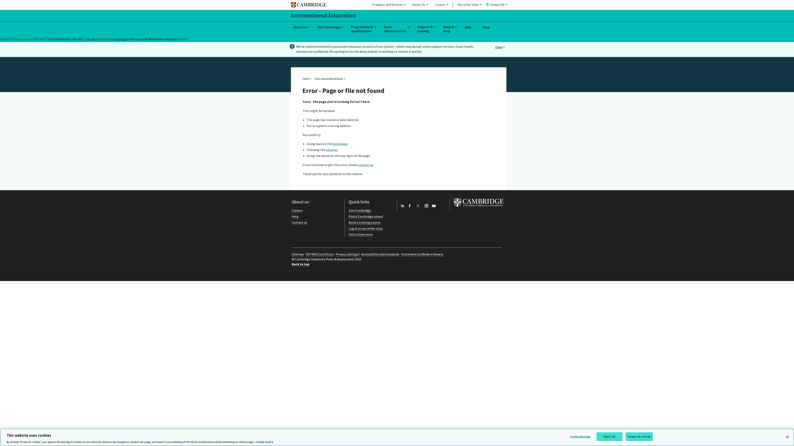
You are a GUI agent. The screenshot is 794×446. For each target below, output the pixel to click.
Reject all (609, 436)
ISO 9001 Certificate (320, 254)
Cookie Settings (580, 436)
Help (468, 27)
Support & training (424, 29)
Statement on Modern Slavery (422, 254)
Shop (486, 27)
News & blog (448, 29)
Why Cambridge (328, 27)
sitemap (332, 150)
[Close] (787, 436)
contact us (365, 165)
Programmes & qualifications (362, 29)
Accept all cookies (639, 436)
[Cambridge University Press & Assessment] (478, 208)
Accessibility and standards (380, 254)
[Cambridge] (308, 5)
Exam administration (395, 29)
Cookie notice (264, 442)
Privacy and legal (347, 254)
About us (299, 27)
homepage (340, 144)
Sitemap (298, 254)
